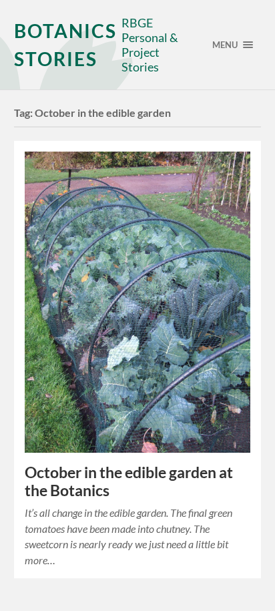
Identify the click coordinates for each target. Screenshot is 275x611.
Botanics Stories (65, 44)
